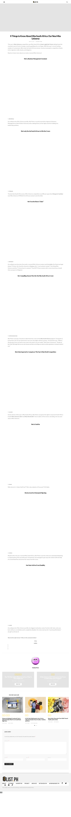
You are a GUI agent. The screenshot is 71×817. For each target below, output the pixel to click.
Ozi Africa (10, 552)
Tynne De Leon (56, 680)
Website (49, 757)
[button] (34, 725)
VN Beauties (11, 191)
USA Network (11, 261)
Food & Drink (18, 674)
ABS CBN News (11, 118)
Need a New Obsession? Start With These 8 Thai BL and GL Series (58, 719)
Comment (6, 740)
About (4, 783)
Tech (8, 715)
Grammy (10, 484)
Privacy (26, 783)
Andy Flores (10, 723)
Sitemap (11, 783)
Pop (53, 674)
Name (5, 757)
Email (27, 757)
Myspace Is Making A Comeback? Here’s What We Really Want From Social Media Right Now (11, 720)
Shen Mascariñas (21, 680)
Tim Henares (56, 721)
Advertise (19, 783)
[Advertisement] (35, 803)
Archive (34, 783)
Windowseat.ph (54, 783)
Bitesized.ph (43, 783)
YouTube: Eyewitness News (13, 335)
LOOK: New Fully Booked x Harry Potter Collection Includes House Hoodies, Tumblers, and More (35, 720)
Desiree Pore (35, 667)
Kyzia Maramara (34, 723)
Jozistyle (10, 625)
